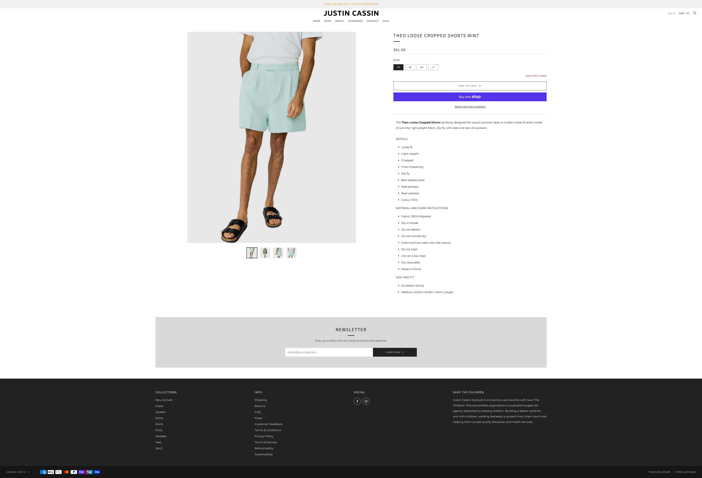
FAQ (258, 412)
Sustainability (264, 454)
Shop (327, 21)
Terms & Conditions (268, 430)
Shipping (261, 400)
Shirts (159, 424)
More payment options (470, 106)
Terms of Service (266, 442)
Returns (260, 406)
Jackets (160, 412)
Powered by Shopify (660, 471)
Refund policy (264, 448)
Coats (159, 406)
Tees (158, 442)
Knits (158, 430)
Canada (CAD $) (16, 472)
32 (410, 67)
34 (421, 67)
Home (316, 21)
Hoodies (160, 436)
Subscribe (393, 352)
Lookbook (355, 21)
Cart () (684, 13)
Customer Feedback (268, 424)
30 (398, 67)
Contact (373, 21)
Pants (159, 418)
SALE (386, 21)
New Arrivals (163, 400)
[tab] (251, 252)
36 (433, 67)
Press (258, 418)
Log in (671, 13)
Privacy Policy (264, 436)
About (339, 21)
